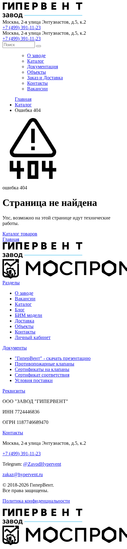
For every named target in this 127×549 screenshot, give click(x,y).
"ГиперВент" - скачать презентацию (53, 358)
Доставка (24, 320)
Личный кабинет (33, 337)
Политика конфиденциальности (36, 501)
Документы (14, 347)
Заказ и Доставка (45, 77)
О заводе (36, 55)
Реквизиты (13, 390)
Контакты (37, 83)
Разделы (11, 282)
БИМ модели (28, 315)
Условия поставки (34, 380)
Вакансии (37, 88)
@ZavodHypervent (42, 464)
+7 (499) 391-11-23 (21, 27)
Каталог (35, 61)
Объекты (36, 72)
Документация (42, 66)
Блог (20, 309)
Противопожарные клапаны (44, 363)
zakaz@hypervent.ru (22, 474)
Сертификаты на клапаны (42, 369)
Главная (23, 99)
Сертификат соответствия (42, 374)
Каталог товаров (19, 233)
